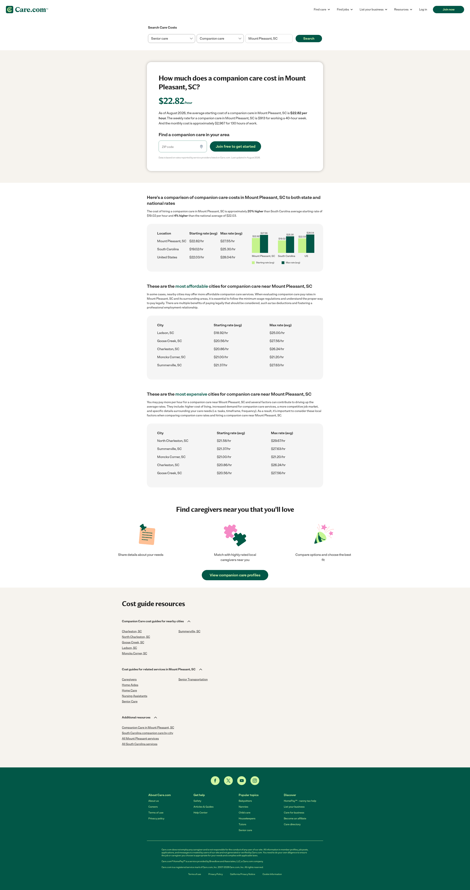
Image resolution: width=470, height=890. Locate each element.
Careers (153, 806)
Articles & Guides (204, 806)
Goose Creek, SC (169, 341)
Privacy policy (156, 818)
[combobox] (268, 38)
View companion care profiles (235, 575)
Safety (197, 800)
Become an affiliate (295, 818)
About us (153, 800)
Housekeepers (247, 818)
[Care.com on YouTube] (241, 780)
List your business (294, 806)
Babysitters (245, 800)
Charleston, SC (168, 349)
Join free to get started (235, 146)
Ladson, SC (165, 333)
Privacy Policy (215, 874)
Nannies (243, 806)
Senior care (245, 830)
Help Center (200, 812)
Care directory (292, 824)
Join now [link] (449, 9)
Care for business (294, 812)
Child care (244, 812)
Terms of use (155, 812)
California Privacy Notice (242, 874)
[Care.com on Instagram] (254, 780)
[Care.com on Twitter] (228, 780)
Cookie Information (272, 874)
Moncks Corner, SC (171, 357)
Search (308, 39)
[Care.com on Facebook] (215, 780)
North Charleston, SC (172, 441)
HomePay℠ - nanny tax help (300, 800)
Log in (423, 9)
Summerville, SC (169, 365)
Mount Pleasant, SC (171, 241)
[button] (156, 621)
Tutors (242, 824)
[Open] (292, 38)
